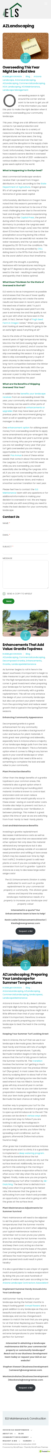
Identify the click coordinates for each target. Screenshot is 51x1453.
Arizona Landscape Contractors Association (25, 1282)
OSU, (40, 248)
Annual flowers (32, 1305)
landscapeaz (35, 994)
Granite (6, 664)
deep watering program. (31, 1153)
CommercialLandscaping (32, 83)
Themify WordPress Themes (36, 1447)
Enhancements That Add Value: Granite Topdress (23, 646)
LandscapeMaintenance (23, 664)
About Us (8, 1433)
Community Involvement (16, 1437)
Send (8, 601)
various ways (33, 1115)
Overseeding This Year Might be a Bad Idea (21, 69)
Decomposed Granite (14, 660)
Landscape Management (15, 90)
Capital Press (27, 217)
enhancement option (18, 427)
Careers (27, 1441)
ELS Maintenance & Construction (18, 1444)
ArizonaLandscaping (25, 80)
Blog (28, 76)
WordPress (18, 1447)
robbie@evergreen (12, 76)
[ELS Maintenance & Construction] (12, 16)
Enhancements (34, 660)
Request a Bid (25, 931)
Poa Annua (15, 455)
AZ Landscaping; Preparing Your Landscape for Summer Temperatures (25, 978)
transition (37, 1060)
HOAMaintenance (31, 86)
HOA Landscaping (12, 86)
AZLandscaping (10, 83)
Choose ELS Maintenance (16, 1430)
